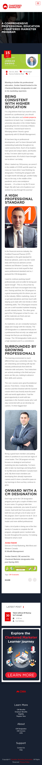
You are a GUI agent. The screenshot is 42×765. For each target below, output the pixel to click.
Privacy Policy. (25, 762)
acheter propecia (29, 117)
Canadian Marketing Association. (22, 759)
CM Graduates (14, 574)
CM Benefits (21, 709)
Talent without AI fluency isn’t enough (22, 614)
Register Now (21, 716)
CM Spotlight (27, 72)
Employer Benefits (21, 712)
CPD (21, 733)
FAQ (21, 750)
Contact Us (21, 748)
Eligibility (21, 714)
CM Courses (21, 731)
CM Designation (21, 729)
